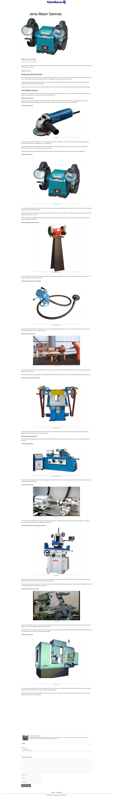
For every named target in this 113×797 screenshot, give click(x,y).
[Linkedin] (22, 743)
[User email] (24, 743)
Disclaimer (53, 792)
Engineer (24, 747)
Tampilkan (28, 70)
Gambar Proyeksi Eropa (27, 750)
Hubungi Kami (59, 792)
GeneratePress (64, 795)
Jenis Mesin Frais (26, 749)
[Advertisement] (56, 714)
